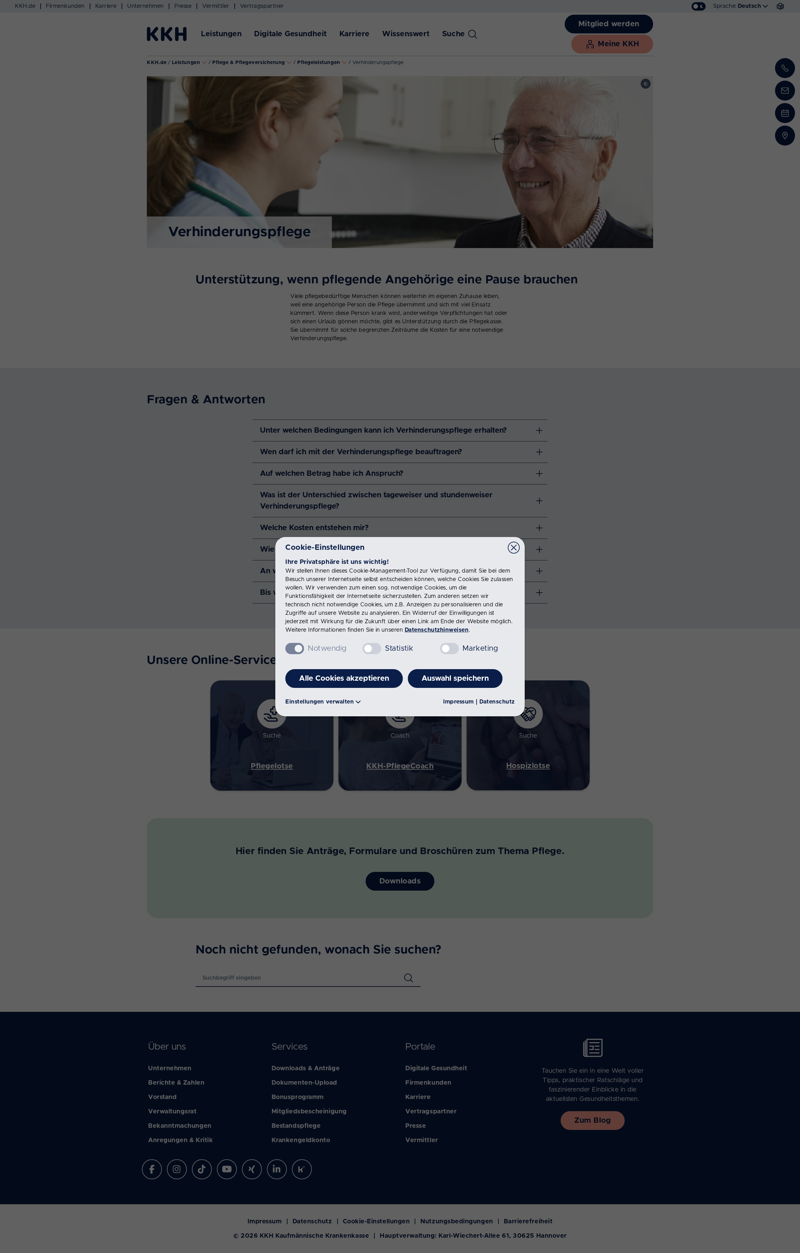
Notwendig (327, 648)
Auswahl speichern (455, 678)
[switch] (371, 648)
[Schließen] (514, 548)
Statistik (399, 648)
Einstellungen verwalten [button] (319, 702)
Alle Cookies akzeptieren (344, 678)
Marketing (480, 648)
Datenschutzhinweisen (437, 630)
